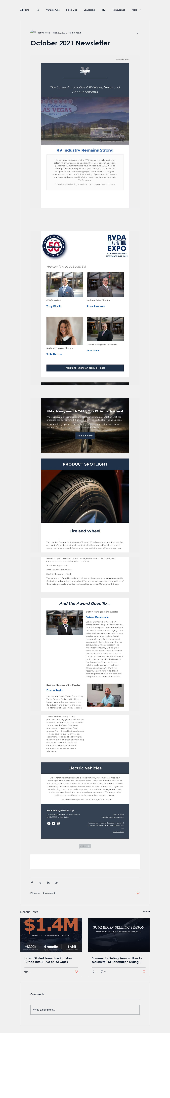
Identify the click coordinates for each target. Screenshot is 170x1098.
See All (146, 911)
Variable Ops (53, 9)
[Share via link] (56, 882)
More (134, 9)
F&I (38, 9)
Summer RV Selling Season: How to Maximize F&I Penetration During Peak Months (117, 960)
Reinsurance (118, 9)
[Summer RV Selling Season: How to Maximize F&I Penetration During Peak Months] (119, 935)
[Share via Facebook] (32, 882)
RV (103, 9)
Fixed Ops (71, 9)
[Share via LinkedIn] (48, 882)
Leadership (89, 9)
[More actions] (138, 33)
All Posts (24, 9)
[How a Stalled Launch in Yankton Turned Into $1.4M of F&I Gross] (51, 935)
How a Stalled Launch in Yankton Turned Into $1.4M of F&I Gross (48, 960)
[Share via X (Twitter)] (40, 882)
